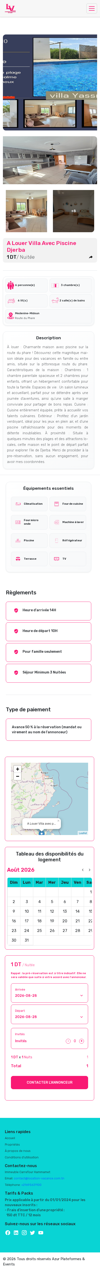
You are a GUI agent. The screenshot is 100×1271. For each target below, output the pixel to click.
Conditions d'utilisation (22, 1157)
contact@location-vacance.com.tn (39, 1178)
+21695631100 (31, 1185)
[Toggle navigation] (91, 8)
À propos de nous (18, 1151)
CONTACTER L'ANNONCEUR (50, 1083)
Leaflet (83, 833)
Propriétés (12, 1144)
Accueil (10, 1138)
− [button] (17, 776)
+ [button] (17, 769)
